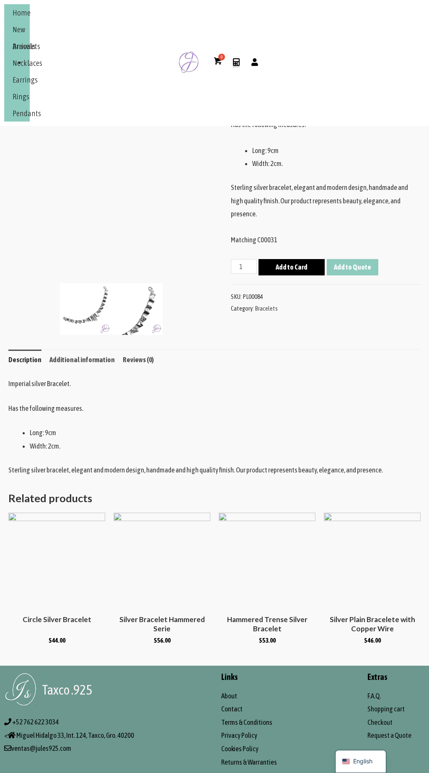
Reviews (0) (138, 359)
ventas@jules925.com (41, 748)
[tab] (24, 360)
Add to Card (292, 267)
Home (22, 12)
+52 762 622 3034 (35, 722)
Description (24, 359)
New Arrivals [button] (24, 31)
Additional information (82, 359)
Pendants (27, 113)
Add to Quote (352, 267)
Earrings (25, 79)
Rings (21, 96)
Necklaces (27, 62)
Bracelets (26, 46)
